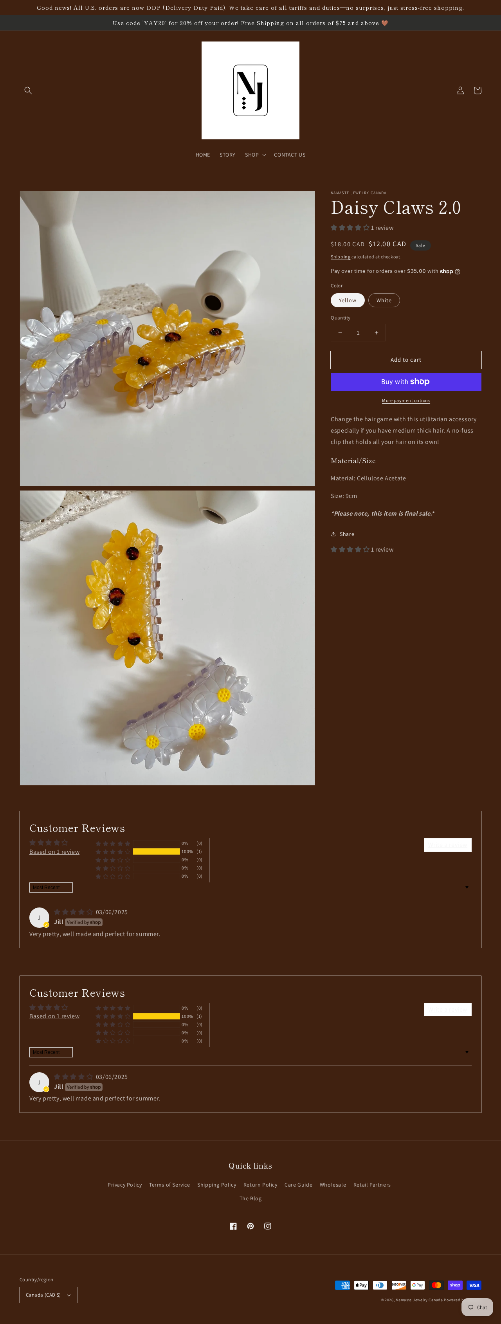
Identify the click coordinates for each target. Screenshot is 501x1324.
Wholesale (333, 1184)
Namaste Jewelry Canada (419, 1299)
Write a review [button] (447, 845)
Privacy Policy (125, 1184)
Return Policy (260, 1184)
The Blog (251, 1198)
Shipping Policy (216, 1184)
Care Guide (298, 1184)
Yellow (348, 300)
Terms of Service (169, 1184)
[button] (28, 90)
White (384, 300)
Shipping (341, 256)
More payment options (406, 400)
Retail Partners (372, 1184)
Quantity (340, 317)
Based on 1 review (54, 852)
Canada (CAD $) (43, 1295)
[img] (74, 912)
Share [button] (347, 534)
